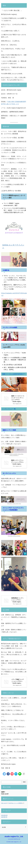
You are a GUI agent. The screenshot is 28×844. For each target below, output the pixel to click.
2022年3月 (4, 815)
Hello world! (4, 794)
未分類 (4, 827)
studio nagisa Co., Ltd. (14, 836)
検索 (24, 782)
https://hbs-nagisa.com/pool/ (14, 536)
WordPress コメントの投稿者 (15, 803)
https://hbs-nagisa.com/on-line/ (14, 503)
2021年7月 (4, 817)
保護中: (3, 792)
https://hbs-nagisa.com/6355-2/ (11, 454)
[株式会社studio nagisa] (16, 773)
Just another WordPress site (14, 839)
